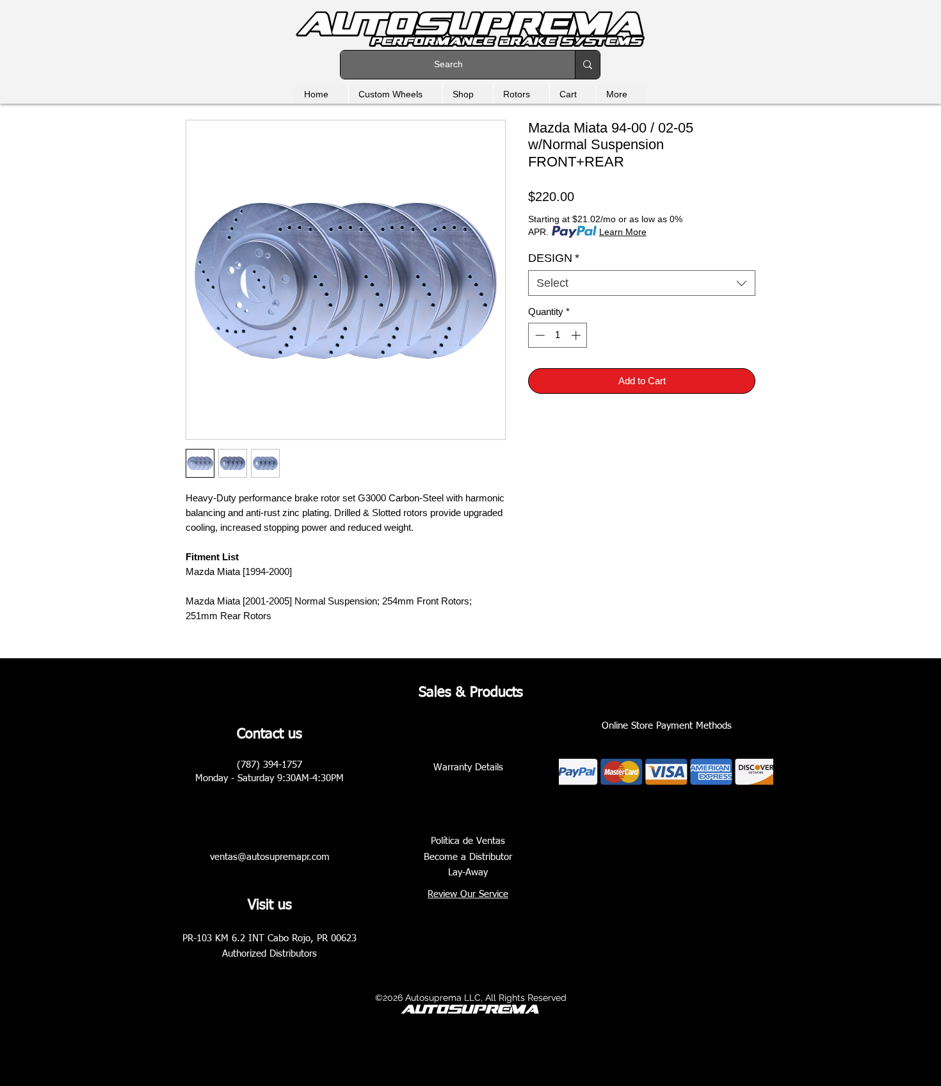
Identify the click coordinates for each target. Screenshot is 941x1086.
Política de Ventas (468, 841)
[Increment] (577, 335)
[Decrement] (538, 335)
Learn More (623, 232)
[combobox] (641, 283)
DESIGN (553, 258)
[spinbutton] (557, 335)
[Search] (587, 65)
